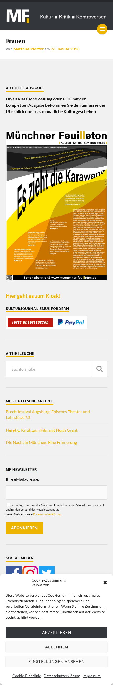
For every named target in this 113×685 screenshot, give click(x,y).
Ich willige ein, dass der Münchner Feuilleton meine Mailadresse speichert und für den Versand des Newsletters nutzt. (55, 509)
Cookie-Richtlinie (26, 675)
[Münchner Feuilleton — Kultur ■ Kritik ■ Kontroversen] (56, 16)
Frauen (15, 41)
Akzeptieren (56, 632)
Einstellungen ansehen (57, 661)
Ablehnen (56, 647)
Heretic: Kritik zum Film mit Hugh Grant (42, 429)
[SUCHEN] (99, 369)
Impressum (92, 675)
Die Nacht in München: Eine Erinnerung (41, 442)
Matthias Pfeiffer (28, 49)
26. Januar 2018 (65, 49)
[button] (105, 582)
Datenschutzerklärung (62, 675)
